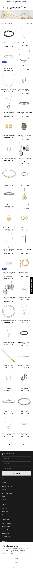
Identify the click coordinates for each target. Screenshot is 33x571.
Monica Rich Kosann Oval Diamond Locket (9, 298)
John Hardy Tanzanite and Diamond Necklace (9, 250)
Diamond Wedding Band (24, 183)
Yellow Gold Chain (8, 365)
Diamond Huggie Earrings (9, 135)
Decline (16, 562)
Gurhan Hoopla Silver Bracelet (8, 320)
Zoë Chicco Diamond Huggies (9, 158)
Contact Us (5, 511)
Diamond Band (8, 66)
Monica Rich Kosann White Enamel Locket (24, 205)
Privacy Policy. (11, 554)
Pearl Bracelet (8, 183)
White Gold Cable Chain (24, 365)
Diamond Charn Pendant (9, 228)
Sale (3, 496)
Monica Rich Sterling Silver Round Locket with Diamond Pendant (24, 160)
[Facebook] (7, 478)
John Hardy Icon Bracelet (9, 204)
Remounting (5, 533)
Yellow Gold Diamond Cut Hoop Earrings (24, 273)
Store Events (5, 515)
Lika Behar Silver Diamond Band (24, 343)
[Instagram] (3, 478)
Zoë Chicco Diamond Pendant (24, 42)
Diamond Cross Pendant (24, 320)
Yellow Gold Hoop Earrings (24, 228)
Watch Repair (6, 536)
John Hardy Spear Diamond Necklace (24, 66)
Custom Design (6, 523)
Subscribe (16, 473)
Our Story (5, 508)
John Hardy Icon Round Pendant (8, 113)
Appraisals (5, 530)
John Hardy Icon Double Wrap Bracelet (9, 43)
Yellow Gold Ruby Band (24, 297)
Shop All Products (7, 493)
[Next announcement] (30, 2)
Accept (16, 558)
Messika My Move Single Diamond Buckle (9, 273)
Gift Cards (5, 500)
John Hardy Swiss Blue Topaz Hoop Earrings (24, 387)
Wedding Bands (6, 490)
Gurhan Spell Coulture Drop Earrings (9, 387)
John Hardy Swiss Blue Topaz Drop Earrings (24, 250)
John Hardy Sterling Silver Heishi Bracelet (24, 411)
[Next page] (28, 444)
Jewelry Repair (6, 526)
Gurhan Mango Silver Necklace (8, 89)
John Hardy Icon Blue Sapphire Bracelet (24, 113)
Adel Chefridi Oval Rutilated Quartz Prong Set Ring (24, 136)
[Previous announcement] (3, 2)
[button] (3, 7)
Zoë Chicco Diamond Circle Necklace (9, 434)
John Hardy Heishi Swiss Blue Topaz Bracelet (9, 411)
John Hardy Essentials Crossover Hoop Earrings (24, 90)
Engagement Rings (7, 486)
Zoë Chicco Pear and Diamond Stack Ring (24, 434)
